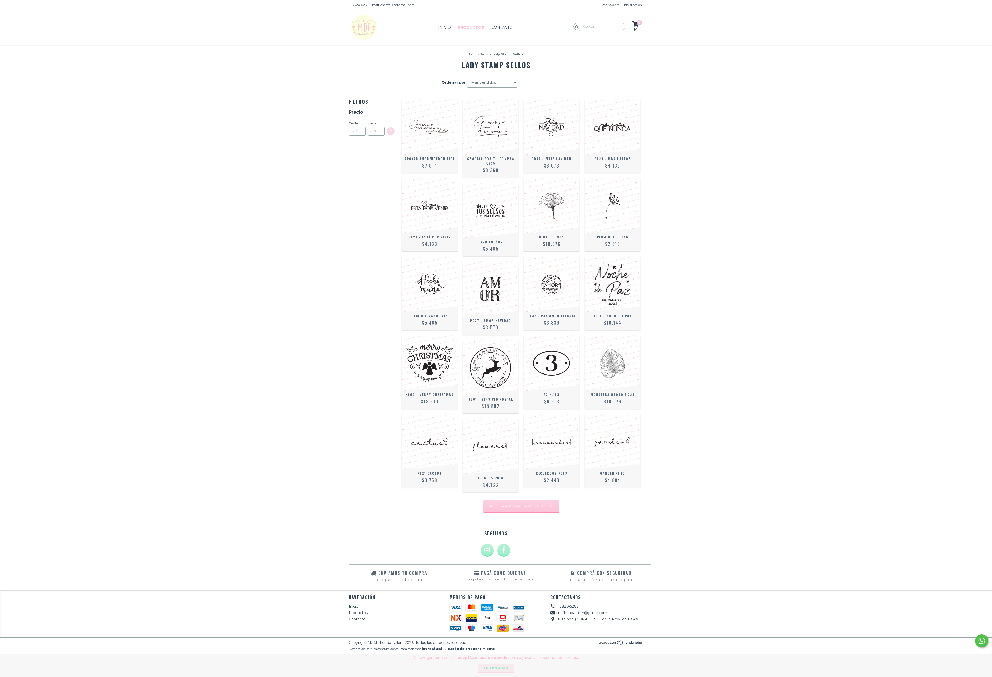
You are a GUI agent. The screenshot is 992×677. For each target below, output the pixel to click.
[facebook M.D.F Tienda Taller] (503, 550)
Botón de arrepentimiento (471, 649)
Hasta (372, 123)
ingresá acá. (432, 649)
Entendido (496, 668)
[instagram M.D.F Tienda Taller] (487, 550)
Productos (471, 27)
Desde (353, 123)
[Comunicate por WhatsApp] (981, 640)
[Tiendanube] (620, 644)
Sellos (484, 54)
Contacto (502, 27)
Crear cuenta (610, 5)
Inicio (444, 27)
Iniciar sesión (632, 5)
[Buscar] (576, 26)
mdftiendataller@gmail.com (393, 5)
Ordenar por (453, 82)
